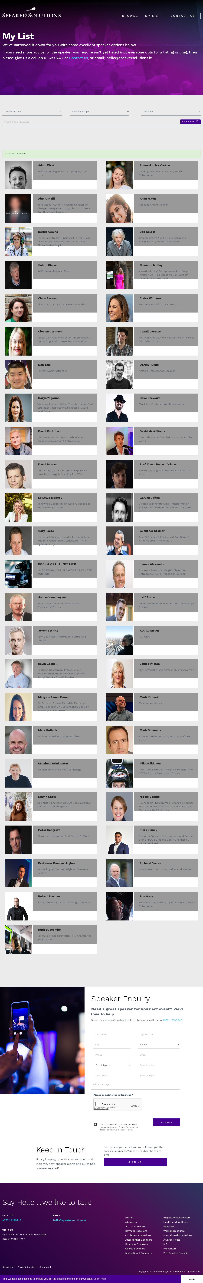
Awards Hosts (171, 1239)
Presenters (170, 1248)
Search (188, 121)
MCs (166, 1244)
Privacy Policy (125, 1127)
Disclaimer (7, 1267)
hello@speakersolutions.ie (69, 1220)
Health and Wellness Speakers (175, 1224)
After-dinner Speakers (138, 1239)
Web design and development (171, 1271)
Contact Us (183, 15)
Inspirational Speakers (176, 1217)
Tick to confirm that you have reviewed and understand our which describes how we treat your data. (118, 1127)
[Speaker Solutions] (31, 12)
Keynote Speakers (136, 1230)
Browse (130, 15)
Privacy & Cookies (26, 1267)
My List (153, 15)
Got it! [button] (192, 1279)
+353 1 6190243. (173, 1020)
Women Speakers (174, 1230)
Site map (44, 1267)
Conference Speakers (138, 1235)
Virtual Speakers (135, 1226)
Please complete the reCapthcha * (113, 1095)
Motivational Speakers (138, 1253)
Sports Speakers (135, 1248)
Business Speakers (136, 1244)
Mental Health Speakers (178, 1235)
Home (129, 1217)
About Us (131, 1222)
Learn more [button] (100, 1278)
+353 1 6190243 (11, 1220)
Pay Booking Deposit (175, 1253)
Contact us (78, 58)
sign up (135, 1162)
